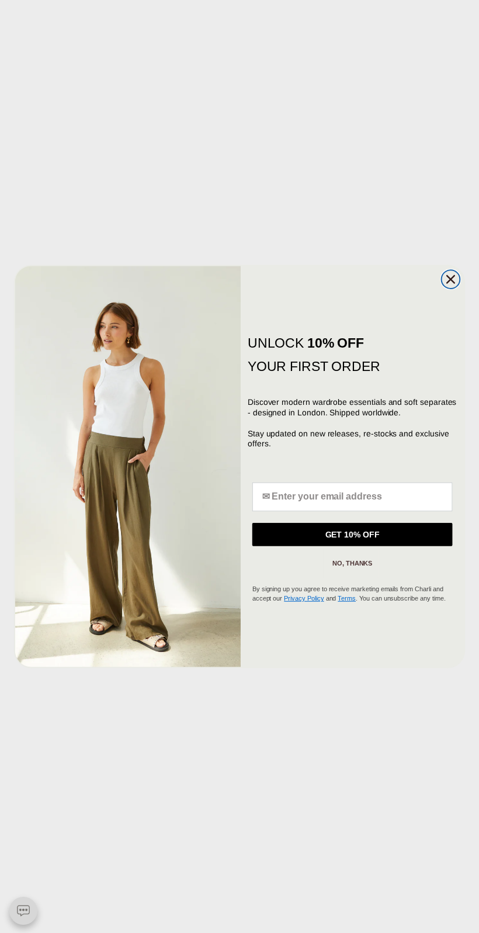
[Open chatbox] (23, 911)
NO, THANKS (352, 563)
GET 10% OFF (352, 534)
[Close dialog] (451, 279)
